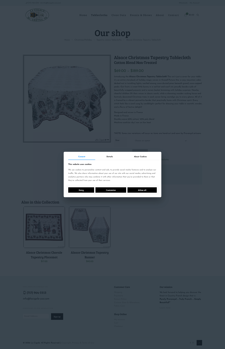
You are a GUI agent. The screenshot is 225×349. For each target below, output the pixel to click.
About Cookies (140, 157)
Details (110, 157)
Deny (81, 190)
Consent (81, 157)
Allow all (142, 190)
